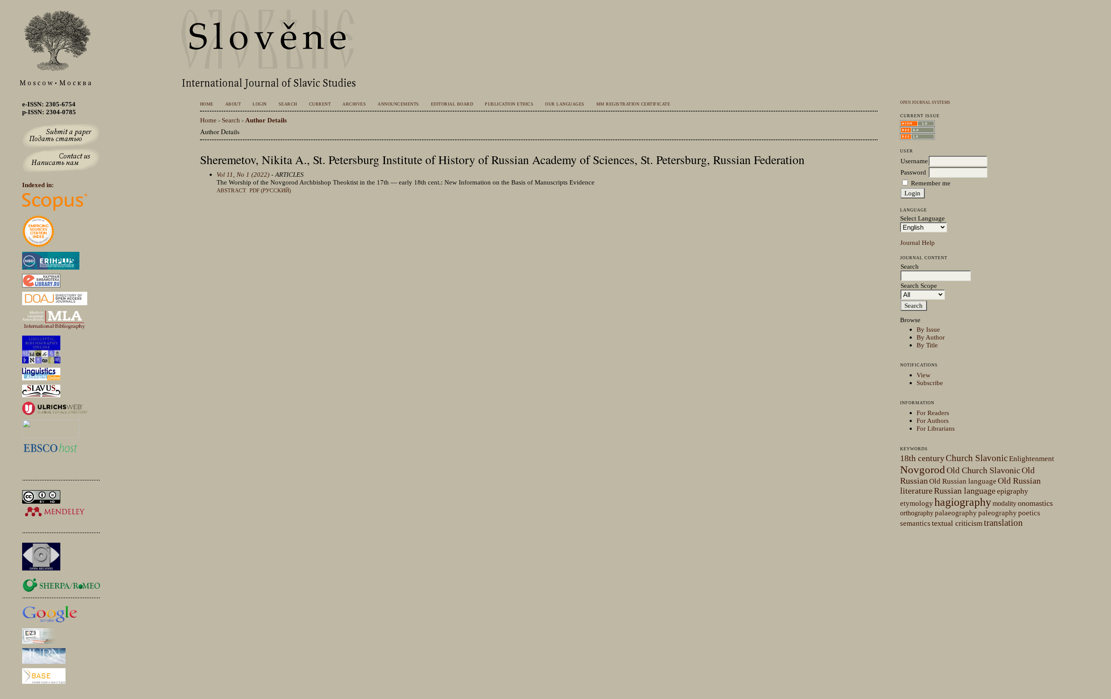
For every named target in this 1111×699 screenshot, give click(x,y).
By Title (927, 345)
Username (914, 161)
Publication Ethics (509, 104)
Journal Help (917, 242)
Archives (354, 104)
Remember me (930, 183)
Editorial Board (452, 104)
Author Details (266, 120)
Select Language (922, 218)
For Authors (933, 420)
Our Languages (564, 104)
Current (320, 104)
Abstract (231, 190)
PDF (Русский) (270, 190)
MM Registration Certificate (633, 104)
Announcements (398, 104)
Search (288, 104)
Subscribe (930, 382)
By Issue (928, 329)
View (923, 375)
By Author (931, 337)
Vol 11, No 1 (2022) (243, 174)
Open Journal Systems (925, 102)
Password (913, 172)
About (233, 104)
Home (207, 104)
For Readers (933, 412)
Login (260, 104)
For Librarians (936, 428)
